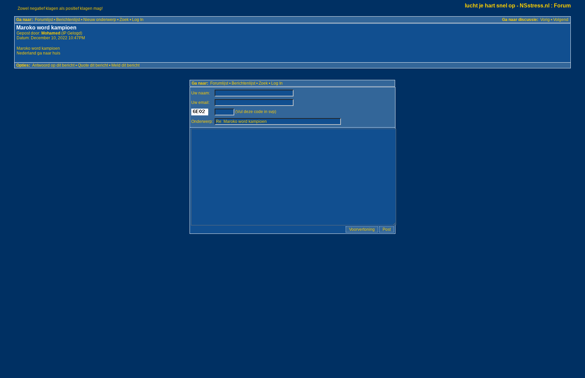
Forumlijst (44, 19)
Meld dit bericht (125, 65)
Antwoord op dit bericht (53, 65)
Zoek (124, 19)
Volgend (560, 19)
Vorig (545, 19)
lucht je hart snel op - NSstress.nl (507, 5)
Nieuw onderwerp (99, 19)
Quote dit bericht (93, 65)
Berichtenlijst (68, 19)
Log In (138, 19)
